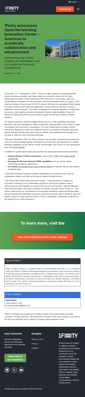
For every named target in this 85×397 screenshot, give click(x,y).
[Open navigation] (78, 9)
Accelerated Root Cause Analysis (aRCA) (35, 167)
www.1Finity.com (24, 284)
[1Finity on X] (14, 370)
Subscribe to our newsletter (15, 358)
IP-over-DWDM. (18, 147)
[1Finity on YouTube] (21, 370)
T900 (56, 156)
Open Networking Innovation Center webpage (42, 237)
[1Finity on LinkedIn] (7, 370)
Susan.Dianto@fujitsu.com (20, 306)
